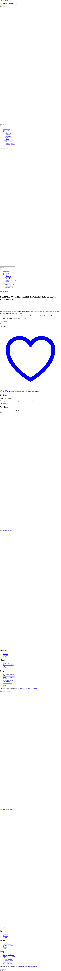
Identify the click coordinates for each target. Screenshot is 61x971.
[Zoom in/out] (0, 969)
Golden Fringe (10, 141)
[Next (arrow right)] (2, 970)
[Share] (3, 969)
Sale (4, 146)
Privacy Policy (6, 681)
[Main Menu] (0, 126)
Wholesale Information (9, 676)
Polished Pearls (35, 391)
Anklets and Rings (11, 137)
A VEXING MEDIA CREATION (28, 688)
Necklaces (9, 134)
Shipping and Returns (8, 674)
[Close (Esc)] (5, 969)
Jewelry (5, 132)
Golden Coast (9, 143)
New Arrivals (6, 129)
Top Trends (6, 130)
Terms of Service (7, 683)
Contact (5, 667)
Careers (5, 666)
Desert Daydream (10, 144)
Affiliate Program (7, 678)
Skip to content (4, 0)
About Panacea (7, 663)
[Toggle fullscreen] (2, 969)
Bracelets (8, 136)
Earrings (8, 133)
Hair (7, 139)
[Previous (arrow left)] (0, 970)
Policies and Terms (8, 680)
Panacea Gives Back (8, 665)
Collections (6, 140)
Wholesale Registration (9, 677)
